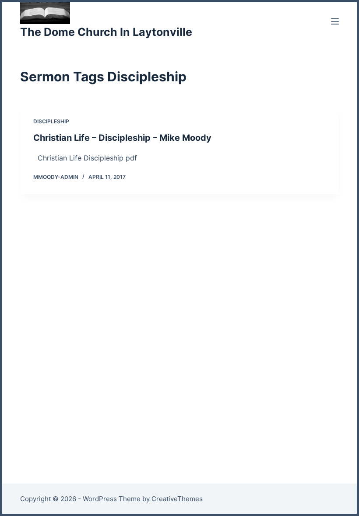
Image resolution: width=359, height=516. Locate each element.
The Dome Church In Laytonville (106, 31)
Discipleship (51, 121)
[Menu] (335, 21)
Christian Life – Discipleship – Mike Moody (122, 137)
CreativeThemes (177, 499)
